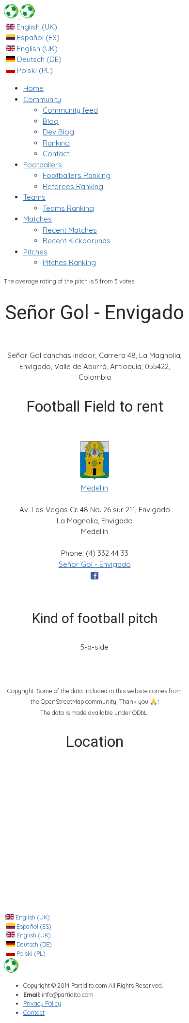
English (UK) (36, 26)
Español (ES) (37, 37)
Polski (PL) (34, 70)
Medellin (94, 487)
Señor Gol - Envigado (95, 564)
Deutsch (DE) (38, 59)
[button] (42, 99)
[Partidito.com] (19, 15)
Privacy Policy (42, 1003)
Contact (34, 1012)
